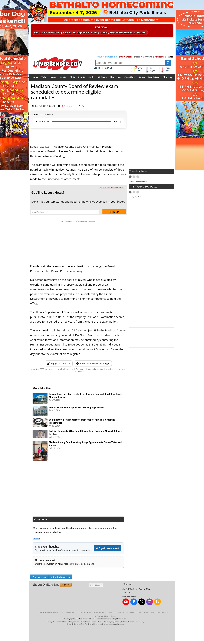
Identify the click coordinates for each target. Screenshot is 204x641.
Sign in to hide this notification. (111, 187)
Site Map (121, 612)
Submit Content (143, 56)
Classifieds (129, 77)
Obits (72, 77)
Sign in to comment (108, 548)
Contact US (111, 612)
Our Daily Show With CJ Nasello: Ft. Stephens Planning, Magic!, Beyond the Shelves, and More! (90, 32)
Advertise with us (107, 56)
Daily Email (125, 56)
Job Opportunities (67, 612)
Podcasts (159, 56)
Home (35, 77)
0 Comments (68, 106)
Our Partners (81, 612)
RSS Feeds (130, 612)
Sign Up (109, 67)
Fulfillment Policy (163, 612)
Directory (167, 77)
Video (44, 77)
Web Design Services (96, 612)
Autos (142, 77)
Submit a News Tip (60, 576)
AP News (102, 77)
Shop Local (115, 77)
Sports (62, 77)
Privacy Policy (149, 612)
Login (92, 585)
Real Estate (153, 77)
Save (84, 106)
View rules (36, 538)
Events (81, 77)
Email (98, 585)
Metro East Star (97, 616)
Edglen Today (110, 616)
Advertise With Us (51, 612)
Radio (170, 56)
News (53, 77)
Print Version (39, 576)
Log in (97, 67)
